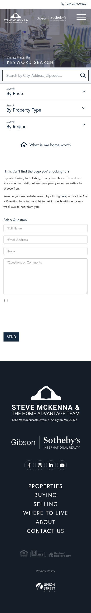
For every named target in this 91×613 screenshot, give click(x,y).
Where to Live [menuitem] (45, 513)
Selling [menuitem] (45, 504)
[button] (83, 75)
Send (11, 336)
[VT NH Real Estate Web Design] (45, 587)
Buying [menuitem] (45, 495)
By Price (15, 93)
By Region (16, 126)
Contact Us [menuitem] (45, 531)
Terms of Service (13, 349)
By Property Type (24, 110)
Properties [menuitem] (45, 486)
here (63, 196)
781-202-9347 (76, 4)
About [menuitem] (46, 522)
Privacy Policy (46, 326)
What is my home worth (50, 145)
